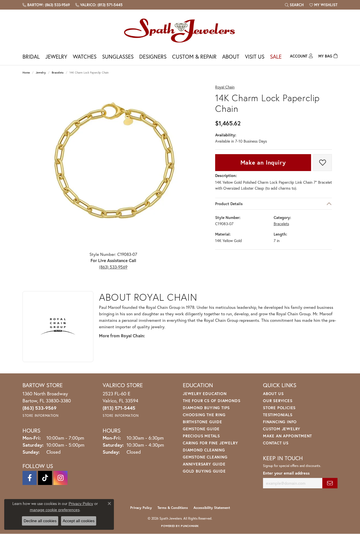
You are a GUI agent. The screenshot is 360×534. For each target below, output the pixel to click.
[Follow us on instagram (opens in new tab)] (60, 478)
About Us (273, 393)
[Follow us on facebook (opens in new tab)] (29, 478)
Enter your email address (286, 473)
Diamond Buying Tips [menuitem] (206, 407)
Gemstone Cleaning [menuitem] (205, 457)
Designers (152, 56)
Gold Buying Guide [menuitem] (204, 471)
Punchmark (190, 526)
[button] (294, 5)
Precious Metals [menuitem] (201, 435)
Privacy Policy (141, 508)
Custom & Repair (194, 56)
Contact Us (276, 443)
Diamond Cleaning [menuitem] (204, 450)
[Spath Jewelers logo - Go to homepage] (180, 30)
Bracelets (58, 72)
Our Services (277, 400)
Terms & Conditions (173, 508)
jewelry (41, 72)
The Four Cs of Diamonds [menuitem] (211, 400)
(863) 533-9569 (113, 267)
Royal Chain (225, 87)
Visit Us (254, 56)
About (230, 56)
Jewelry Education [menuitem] (205, 393)
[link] (46, 5)
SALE (276, 56)
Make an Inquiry (263, 162)
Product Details (229, 203)
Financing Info (280, 421)
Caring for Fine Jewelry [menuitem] (210, 443)
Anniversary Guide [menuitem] (204, 464)
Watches (84, 56)
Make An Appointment (287, 435)
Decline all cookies (40, 521)
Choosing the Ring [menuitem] (204, 414)
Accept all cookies (78, 521)
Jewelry (56, 56)
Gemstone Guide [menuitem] (201, 428)
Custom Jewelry (281, 428)
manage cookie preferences (55, 510)
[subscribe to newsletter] (330, 483)
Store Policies (279, 407)
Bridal (31, 56)
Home (26, 72)
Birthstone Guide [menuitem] (202, 421)
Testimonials (277, 414)
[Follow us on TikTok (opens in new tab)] (45, 478)
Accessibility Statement (212, 508)
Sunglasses (118, 56)
